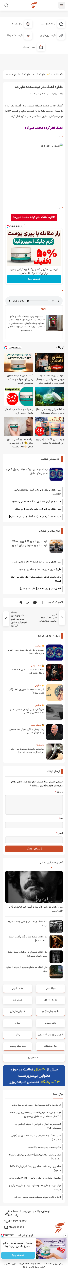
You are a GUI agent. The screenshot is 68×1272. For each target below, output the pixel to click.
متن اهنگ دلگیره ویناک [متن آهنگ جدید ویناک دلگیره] (35, 516)
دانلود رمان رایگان (50, 1011)
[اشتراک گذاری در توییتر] (28, 602)
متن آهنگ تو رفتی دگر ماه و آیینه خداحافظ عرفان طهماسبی (37, 492)
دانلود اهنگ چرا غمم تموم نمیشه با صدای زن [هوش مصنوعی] (36, 1137)
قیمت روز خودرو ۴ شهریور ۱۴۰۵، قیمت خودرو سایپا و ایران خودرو (29, 543)
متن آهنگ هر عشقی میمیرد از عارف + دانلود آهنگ (27, 969)
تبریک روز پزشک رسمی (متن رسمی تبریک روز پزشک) (36, 1105)
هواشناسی (50, 988)
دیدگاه (59, 792)
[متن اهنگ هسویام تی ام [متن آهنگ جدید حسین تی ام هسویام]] (56, 956)
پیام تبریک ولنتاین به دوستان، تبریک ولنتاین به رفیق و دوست (35, 1187)
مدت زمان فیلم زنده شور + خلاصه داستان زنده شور (36, 501)
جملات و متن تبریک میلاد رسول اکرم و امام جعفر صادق (27, 471)
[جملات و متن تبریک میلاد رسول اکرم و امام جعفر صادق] (56, 474)
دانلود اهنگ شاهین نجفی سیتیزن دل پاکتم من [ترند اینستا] (36, 579)
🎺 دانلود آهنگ (43, 74)
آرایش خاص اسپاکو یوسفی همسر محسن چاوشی (37, 1197)
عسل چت (17, 1000)
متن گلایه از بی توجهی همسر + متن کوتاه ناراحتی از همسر (27, 711)
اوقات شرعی (17, 988)
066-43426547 (17, 1221)
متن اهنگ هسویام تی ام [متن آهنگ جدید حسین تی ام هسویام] (28, 954)
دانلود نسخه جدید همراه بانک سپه (44, 1147)
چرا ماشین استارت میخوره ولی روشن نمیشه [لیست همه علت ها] (27, 750)
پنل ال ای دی (50, 1000)
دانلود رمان (50, 1023)
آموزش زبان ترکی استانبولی (50, 1034)
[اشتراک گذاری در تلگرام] (20, 602)
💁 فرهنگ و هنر (37, 665)
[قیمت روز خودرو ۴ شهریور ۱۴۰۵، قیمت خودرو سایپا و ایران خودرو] (56, 546)
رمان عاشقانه (50, 1046)
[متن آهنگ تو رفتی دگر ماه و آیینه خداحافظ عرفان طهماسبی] (34, 887)
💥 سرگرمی (39, 645)
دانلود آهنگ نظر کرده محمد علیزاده (34, 217)
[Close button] (65, 1235)
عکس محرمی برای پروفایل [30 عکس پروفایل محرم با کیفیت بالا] (35, 1157)
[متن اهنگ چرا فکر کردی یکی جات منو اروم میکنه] (56, 926)
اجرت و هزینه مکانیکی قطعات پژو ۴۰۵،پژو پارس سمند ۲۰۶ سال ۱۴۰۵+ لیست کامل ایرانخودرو (35, 1114)
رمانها (17, 1034)
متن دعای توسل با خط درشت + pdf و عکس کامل (37, 562)
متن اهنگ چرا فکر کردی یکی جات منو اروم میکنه (38, 509)
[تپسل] (8, 226)
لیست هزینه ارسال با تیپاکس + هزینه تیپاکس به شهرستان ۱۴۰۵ (38, 1126)
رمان (17, 1023)
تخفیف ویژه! (34, 279)
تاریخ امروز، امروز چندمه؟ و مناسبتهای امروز (40, 569)
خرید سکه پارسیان (17, 1046)
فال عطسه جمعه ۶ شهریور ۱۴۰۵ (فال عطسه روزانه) (26, 691)
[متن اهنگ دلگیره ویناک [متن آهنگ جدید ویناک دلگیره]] (56, 941)
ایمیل (59, 833)
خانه (56, 74)
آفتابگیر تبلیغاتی (17, 1011)
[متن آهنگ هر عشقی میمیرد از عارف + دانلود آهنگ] (56, 972)
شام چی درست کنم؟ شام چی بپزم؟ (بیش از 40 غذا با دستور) (35, 1168)
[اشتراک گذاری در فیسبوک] (42, 602)
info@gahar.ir (16, 1227)
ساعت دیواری (34, 1057)
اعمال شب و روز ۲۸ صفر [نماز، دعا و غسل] (40, 588)
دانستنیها (40, 745)
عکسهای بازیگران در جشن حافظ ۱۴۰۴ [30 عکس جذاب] (35, 1178)
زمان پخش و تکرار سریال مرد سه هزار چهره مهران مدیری (26, 731)
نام (61, 818)
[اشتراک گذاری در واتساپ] (35, 602)
